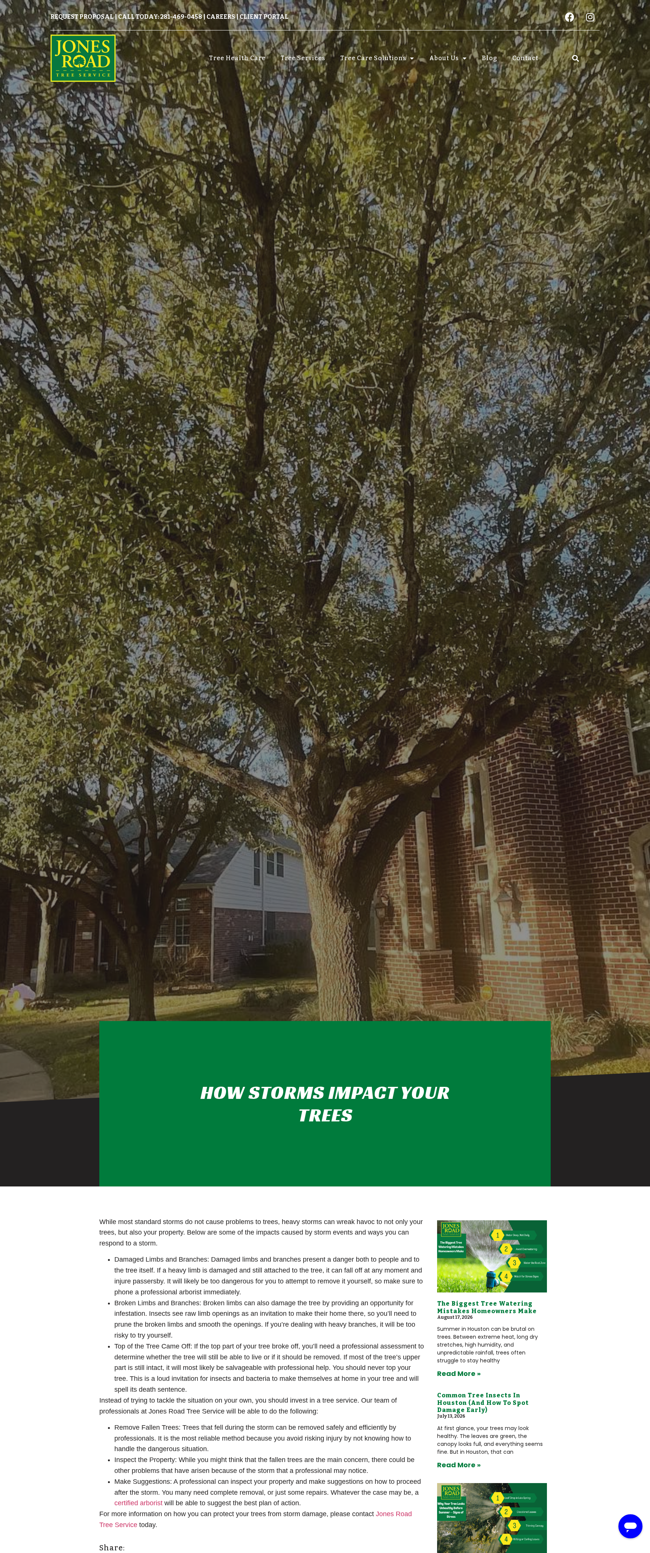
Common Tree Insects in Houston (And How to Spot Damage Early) (483, 1402)
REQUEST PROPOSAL (82, 16)
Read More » (459, 1373)
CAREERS (221, 16)
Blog (489, 58)
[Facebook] (569, 17)
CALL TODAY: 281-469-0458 (160, 16)
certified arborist (138, 1503)
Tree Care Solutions (373, 58)
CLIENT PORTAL (264, 16)
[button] (575, 58)
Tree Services (303, 58)
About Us (444, 58)
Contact (525, 58)
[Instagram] (590, 17)
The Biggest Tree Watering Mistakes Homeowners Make (487, 1307)
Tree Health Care (237, 58)
